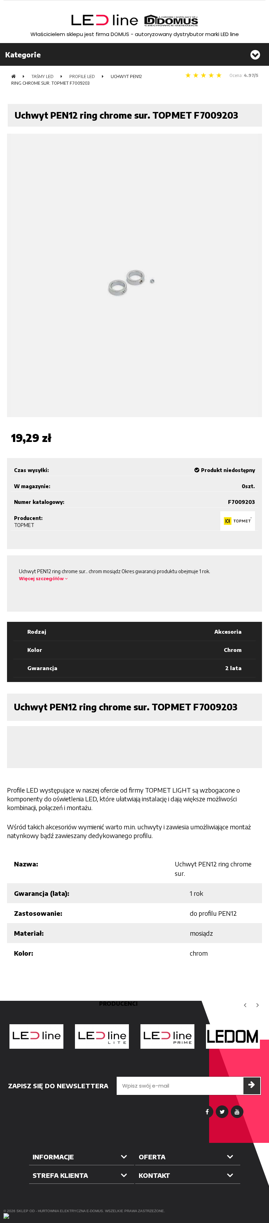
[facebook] (207, 1111)
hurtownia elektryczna (61, 1211)
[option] (36, 1036)
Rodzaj (36, 631)
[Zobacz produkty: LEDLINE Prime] (167, 1036)
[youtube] (237, 1111)
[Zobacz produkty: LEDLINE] (36, 1036)
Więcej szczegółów (42, 578)
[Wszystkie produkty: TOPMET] (237, 521)
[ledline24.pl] (134, 20)
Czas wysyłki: (31, 470)
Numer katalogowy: (39, 502)
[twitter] (222, 1111)
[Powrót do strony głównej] (13, 76)
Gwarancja (42, 668)
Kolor (34, 650)
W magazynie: (32, 486)
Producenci (118, 1003)
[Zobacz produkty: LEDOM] (232, 1036)
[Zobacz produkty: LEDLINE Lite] (101, 1036)
